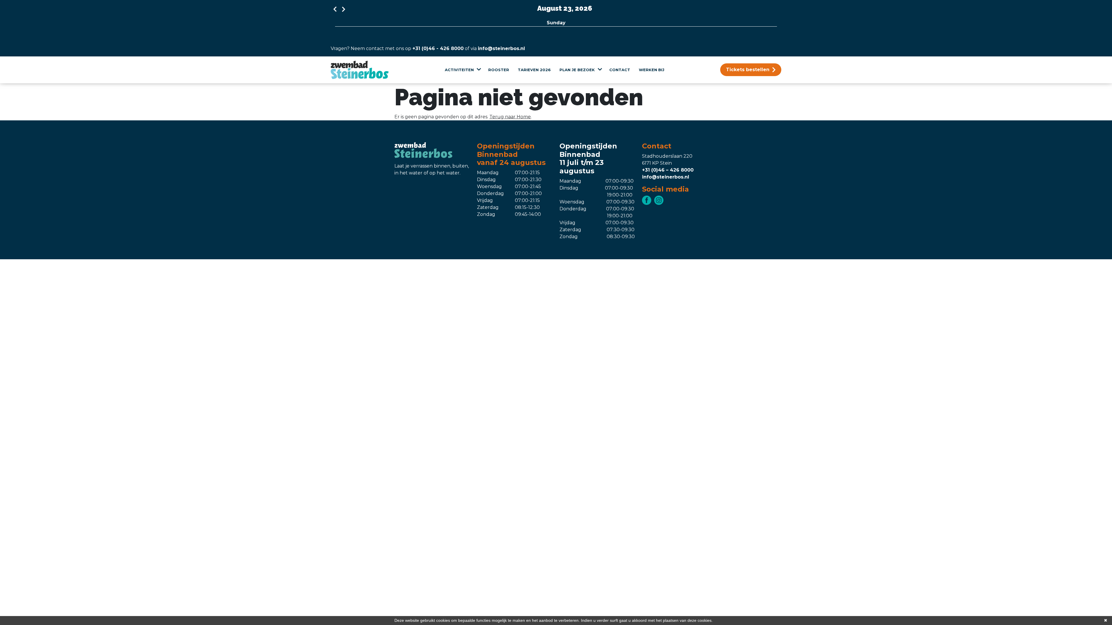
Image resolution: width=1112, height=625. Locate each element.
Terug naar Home (510, 117)
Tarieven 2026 (534, 69)
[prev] (335, 9)
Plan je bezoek (577, 69)
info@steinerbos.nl (501, 48)
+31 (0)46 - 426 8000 (438, 48)
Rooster (498, 69)
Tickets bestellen (747, 69)
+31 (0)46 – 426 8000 (668, 170)
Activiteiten (459, 69)
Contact (619, 69)
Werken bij (651, 69)
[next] (343, 9)
